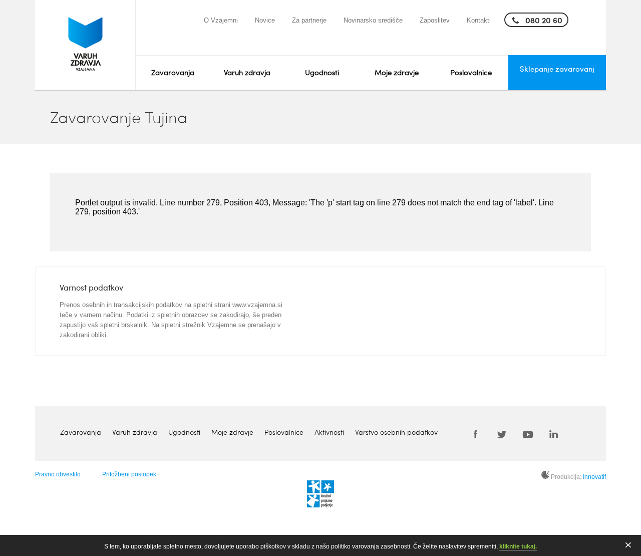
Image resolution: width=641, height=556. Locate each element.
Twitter (501, 433)
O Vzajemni (221, 20)
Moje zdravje (397, 72)
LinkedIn (553, 433)
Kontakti (479, 20)
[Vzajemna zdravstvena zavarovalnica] (85, 45)
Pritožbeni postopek (129, 474)
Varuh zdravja (247, 72)
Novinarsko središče (373, 20)
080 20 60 (543, 20)
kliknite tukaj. (518, 546)
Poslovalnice (471, 72)
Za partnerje (309, 20)
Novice (265, 20)
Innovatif (594, 476)
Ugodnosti (322, 72)
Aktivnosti (329, 432)
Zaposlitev (435, 20)
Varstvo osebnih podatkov (396, 432)
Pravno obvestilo (58, 474)
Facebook (475, 433)
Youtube (527, 433)
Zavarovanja (172, 72)
